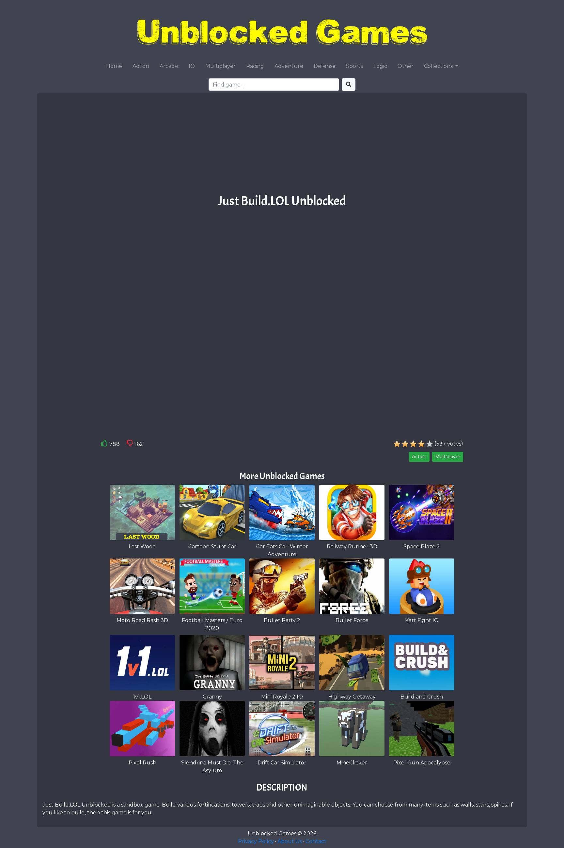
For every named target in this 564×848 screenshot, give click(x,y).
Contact (316, 841)
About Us (289, 841)
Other (406, 66)
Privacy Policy (256, 841)
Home (114, 66)
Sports (354, 66)
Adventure (288, 66)
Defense (325, 66)
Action (141, 66)
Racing (255, 66)
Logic (380, 66)
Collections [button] (439, 66)
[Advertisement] (282, 146)
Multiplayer (220, 66)
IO (192, 66)
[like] (104, 444)
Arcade (169, 66)
